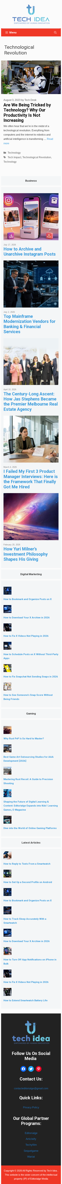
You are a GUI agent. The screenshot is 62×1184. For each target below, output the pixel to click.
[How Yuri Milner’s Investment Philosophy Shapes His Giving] (31, 537)
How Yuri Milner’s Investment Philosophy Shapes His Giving (25, 554)
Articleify (31, 1138)
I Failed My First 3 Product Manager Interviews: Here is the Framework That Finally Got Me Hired (30, 479)
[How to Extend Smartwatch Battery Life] (7, 993)
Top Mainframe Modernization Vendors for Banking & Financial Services (29, 324)
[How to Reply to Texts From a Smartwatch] (7, 856)
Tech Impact (14, 157)
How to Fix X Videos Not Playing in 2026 (25, 636)
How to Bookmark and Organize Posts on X (27, 599)
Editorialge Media (39, 1178)
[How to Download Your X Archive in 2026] (7, 610)
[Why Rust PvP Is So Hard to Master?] (7, 731)
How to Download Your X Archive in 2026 (26, 617)
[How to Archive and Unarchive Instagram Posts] (31, 237)
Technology (14, 152)
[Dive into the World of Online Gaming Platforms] (7, 821)
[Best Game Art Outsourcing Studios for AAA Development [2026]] (7, 749)
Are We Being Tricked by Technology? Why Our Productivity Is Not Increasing (27, 112)
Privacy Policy (31, 1107)
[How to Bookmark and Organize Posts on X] (7, 592)
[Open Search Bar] (55, 32)
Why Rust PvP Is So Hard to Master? (23, 738)
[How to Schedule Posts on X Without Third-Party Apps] (7, 647)
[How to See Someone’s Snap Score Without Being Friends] (7, 687)
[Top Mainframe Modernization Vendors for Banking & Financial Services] (31, 305)
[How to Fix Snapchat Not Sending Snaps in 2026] (7, 669)
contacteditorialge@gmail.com (31, 1088)
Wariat (31, 1156)
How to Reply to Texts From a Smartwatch (26, 863)
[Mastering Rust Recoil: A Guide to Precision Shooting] (7, 772)
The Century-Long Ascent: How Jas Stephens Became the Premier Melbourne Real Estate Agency (30, 401)
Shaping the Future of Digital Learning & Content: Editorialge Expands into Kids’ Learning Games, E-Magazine (30, 805)
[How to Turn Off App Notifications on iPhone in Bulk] (7, 952)
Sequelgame (31, 1150)
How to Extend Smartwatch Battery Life (25, 1000)
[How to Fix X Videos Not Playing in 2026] (7, 628)
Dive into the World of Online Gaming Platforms (30, 828)
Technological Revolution (36, 157)
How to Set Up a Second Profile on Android (27, 882)
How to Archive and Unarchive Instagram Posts (29, 252)
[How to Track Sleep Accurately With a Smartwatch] (7, 911)
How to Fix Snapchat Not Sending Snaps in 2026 (30, 676)
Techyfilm (31, 1144)
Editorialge (31, 1133)
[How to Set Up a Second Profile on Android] (7, 875)
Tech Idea (52, 1170)
